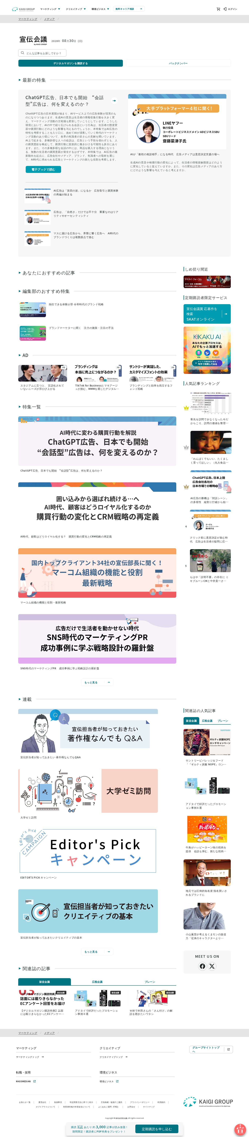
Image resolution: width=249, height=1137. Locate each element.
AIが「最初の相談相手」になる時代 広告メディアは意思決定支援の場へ (175, 154)
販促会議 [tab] (44, 981)
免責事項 (59, 1102)
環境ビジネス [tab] (99, 8)
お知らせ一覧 (26, 1102)
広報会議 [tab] (97, 981)
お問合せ (133, 1106)
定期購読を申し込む (157, 1128)
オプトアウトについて (47, 1106)
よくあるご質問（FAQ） (110, 1106)
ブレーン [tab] (150, 981)
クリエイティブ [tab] (74, 8)
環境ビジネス (107, 1081)
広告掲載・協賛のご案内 (113, 1102)
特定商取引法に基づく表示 (83, 1102)
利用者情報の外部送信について (78, 1106)
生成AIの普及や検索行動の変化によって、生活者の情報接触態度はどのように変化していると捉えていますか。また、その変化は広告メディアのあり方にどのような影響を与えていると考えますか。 (176, 166)
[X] (212, 966)
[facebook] (202, 966)
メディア (49, 19)
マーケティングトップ (27, 1056)
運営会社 (44, 1102)
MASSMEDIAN (23, 1081)
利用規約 (163, 1102)
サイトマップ (149, 1106)
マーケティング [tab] (48, 8)
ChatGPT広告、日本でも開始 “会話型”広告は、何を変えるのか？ (65, 100)
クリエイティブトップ (111, 1056)
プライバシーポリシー (141, 1102)
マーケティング (27, 19)
